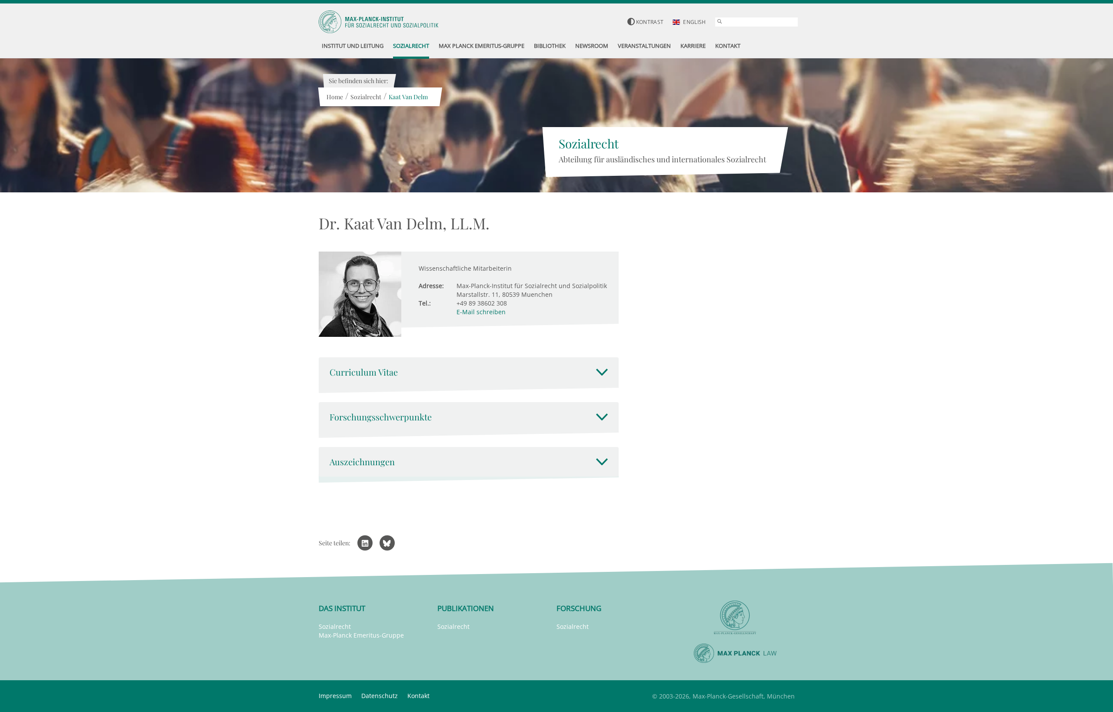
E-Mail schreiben (481, 312)
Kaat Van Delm (408, 97)
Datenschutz (379, 696)
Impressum (335, 696)
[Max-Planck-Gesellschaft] (735, 617)
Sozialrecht (365, 97)
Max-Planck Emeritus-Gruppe (361, 635)
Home (335, 97)
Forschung (578, 608)
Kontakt (418, 696)
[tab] (469, 372)
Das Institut (342, 608)
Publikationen (465, 608)
